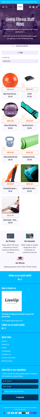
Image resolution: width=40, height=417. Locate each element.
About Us (5, 344)
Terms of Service (8, 357)
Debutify (23, 409)
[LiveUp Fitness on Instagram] (21, 279)
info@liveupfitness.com (12, 320)
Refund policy (7, 361)
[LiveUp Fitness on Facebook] (19, 279)
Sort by (6, 57)
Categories (6, 351)
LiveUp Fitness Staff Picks (22, 46)
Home (4, 348)
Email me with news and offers (14, 391)
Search (4, 341)
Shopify (33, 407)
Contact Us (6, 354)
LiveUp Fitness (19, 407)
